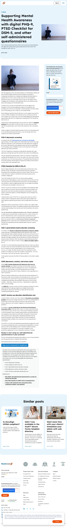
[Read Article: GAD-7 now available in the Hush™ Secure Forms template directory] (33, 418)
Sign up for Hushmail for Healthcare (14, 345)
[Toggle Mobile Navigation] (63, 3)
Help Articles (26, 497)
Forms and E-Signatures (28, 476)
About (54, 474)
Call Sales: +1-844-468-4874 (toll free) (11, 510)
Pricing (24, 485)
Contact (54, 480)
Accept (57, 521)
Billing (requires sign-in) (28, 502)
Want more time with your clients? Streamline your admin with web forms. (55, 426)
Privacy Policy (41, 499)
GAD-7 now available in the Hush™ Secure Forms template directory (32, 426)
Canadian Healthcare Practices (42, 479)
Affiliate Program (56, 478)
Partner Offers (26, 499)
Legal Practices (41, 484)
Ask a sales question (7, 512)
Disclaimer (40, 501)
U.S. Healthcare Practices (43, 476)
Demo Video (26, 482)
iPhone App (25, 480)
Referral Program (57, 476)
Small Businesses (41, 482)
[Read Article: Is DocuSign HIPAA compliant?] (11, 418)
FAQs (24, 504)
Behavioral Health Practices (44, 474)
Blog (24, 495)
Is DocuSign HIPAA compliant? (11, 423)
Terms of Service (41, 497)
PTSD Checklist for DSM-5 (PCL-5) (13, 166)
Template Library (27, 478)
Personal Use (41, 486)
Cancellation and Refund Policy (43, 504)
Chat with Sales (6, 507)
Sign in (57, 3)
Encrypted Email (26, 474)
